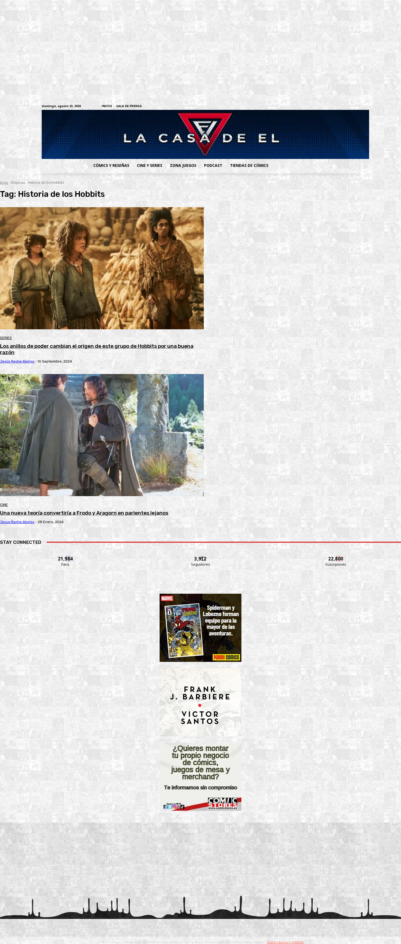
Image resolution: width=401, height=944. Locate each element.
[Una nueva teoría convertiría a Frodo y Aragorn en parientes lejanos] (102, 435)
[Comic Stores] (200, 809)
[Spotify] (331, 106)
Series (6, 338)
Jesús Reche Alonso (17, 361)
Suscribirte (336, 555)
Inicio (4, 182)
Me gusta (65, 555)
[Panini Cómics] (200, 660)
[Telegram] (339, 106)
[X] (348, 106)
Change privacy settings (285, 942)
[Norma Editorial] (200, 735)
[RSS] (322, 106)
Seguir (201, 555)
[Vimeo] (292, 106)
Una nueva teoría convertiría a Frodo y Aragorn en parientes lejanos (84, 513)
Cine (4, 504)
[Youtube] (356, 106)
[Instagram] (314, 106)
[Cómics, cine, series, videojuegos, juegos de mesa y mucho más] (172, 134)
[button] (315, 165)
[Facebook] (306, 106)
